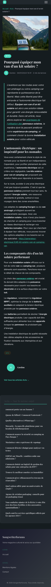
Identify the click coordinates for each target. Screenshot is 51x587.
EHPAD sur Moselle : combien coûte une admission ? (23, 457)
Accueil (5, 9)
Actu (11, 9)
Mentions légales (9, 567)
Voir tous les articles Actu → (16, 380)
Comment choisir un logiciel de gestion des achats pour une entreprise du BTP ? (24, 465)
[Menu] (46, 2)
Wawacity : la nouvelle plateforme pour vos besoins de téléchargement (24, 427)
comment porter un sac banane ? (20, 409)
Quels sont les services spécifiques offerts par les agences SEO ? (25, 514)
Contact (5, 572)
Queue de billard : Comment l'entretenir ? (24, 415)
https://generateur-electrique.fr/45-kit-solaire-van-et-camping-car (24, 242)
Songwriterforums (13, 537)
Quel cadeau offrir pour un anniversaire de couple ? (24, 487)
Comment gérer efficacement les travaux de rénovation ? (24, 479)
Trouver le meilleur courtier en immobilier (24, 472)
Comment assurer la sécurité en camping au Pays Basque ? (25, 435)
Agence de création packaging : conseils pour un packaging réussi (25, 495)
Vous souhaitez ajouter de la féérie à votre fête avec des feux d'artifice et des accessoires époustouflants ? (25, 505)
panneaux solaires (25, 278)
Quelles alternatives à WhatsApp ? (20, 420)
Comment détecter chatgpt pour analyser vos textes (25, 449)
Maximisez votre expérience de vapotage (23, 442)
